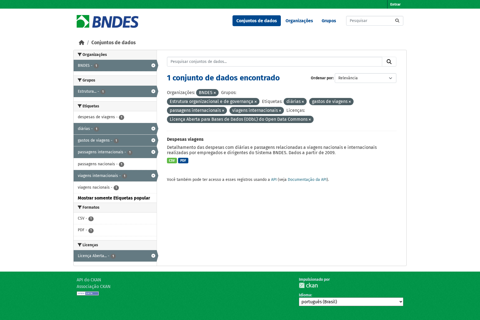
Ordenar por (322, 78)
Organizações (299, 20)
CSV (172, 161)
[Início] (81, 43)
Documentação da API (307, 179)
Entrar (395, 4)
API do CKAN (89, 279)
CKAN (308, 285)
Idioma (305, 295)
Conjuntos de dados (256, 20)
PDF (183, 161)
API (274, 179)
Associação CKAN (94, 286)
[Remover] (215, 93)
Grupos (329, 20)
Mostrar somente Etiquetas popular (114, 198)
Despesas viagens (185, 139)
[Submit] (397, 21)
